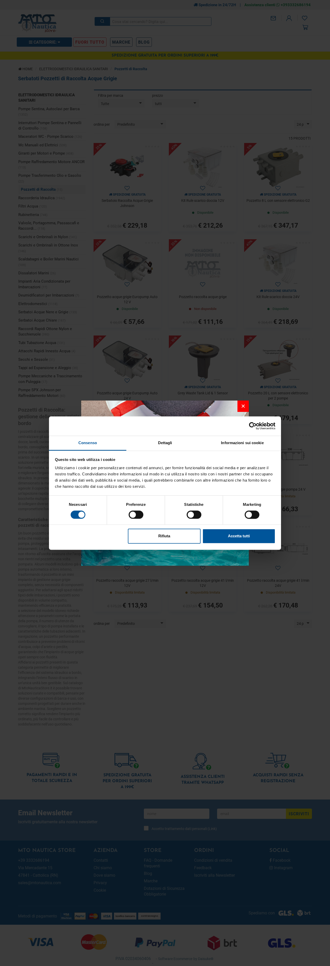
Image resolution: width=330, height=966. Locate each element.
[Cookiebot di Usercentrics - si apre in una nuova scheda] (252, 426)
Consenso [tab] (87, 443)
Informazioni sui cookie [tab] (242, 443)
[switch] (136, 514)
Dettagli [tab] (165, 443)
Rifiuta (164, 536)
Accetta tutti (239, 536)
